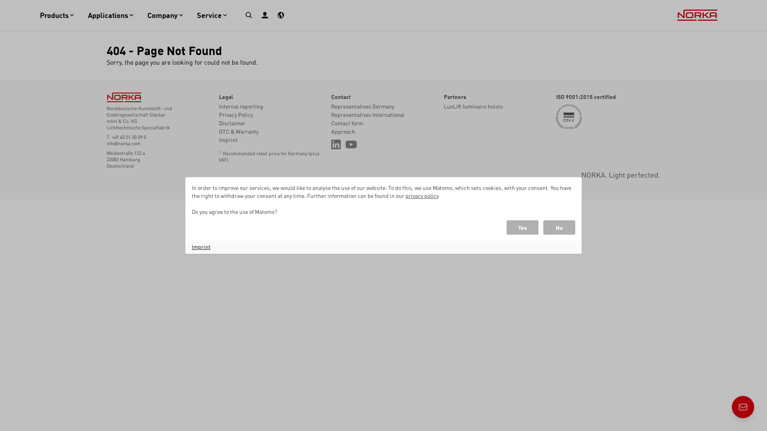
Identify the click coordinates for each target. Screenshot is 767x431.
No (559, 227)
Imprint (201, 246)
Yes (522, 227)
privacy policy (421, 195)
